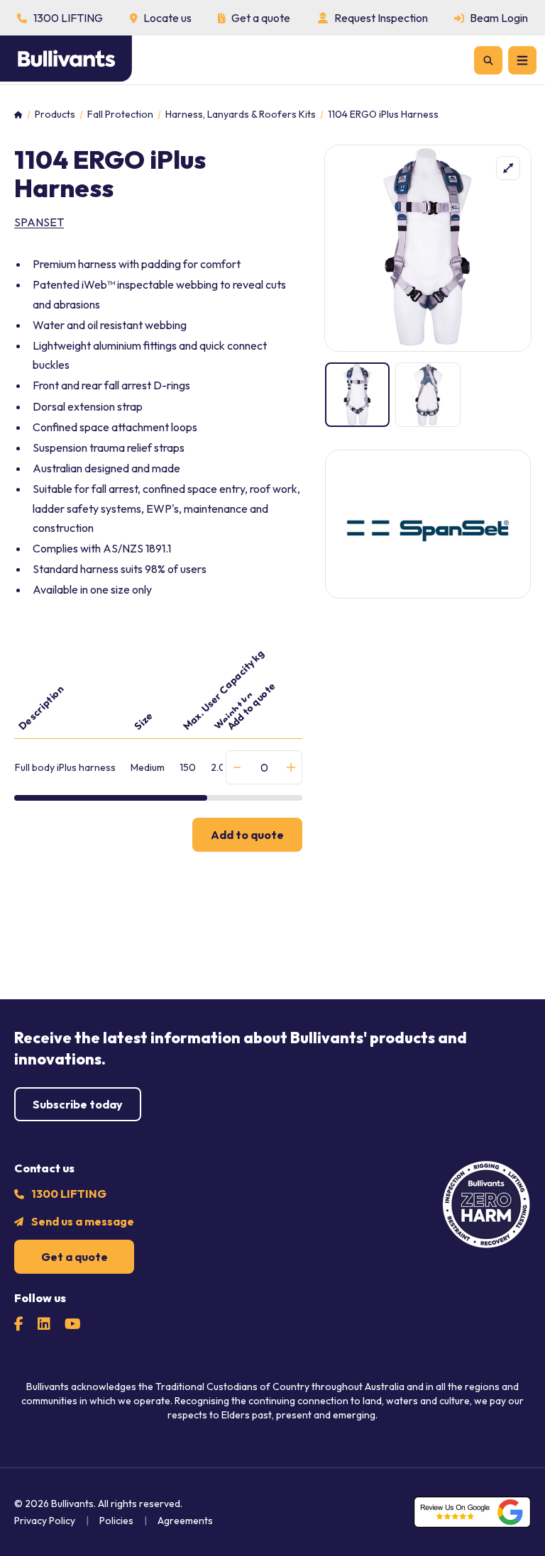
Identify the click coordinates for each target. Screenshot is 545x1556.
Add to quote (247, 835)
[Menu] (522, 60)
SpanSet (39, 222)
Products (55, 115)
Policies (116, 1520)
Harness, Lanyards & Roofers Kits (240, 115)
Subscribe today (78, 1104)
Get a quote (74, 1257)
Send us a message (82, 1221)
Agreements (185, 1520)
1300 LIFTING (68, 1194)
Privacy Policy (44, 1520)
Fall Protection (120, 115)
